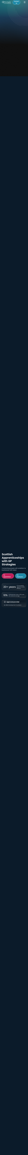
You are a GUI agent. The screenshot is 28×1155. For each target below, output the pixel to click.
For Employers (20, 576)
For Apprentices (7, 576)
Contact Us (16, 2)
